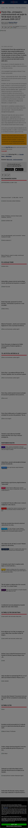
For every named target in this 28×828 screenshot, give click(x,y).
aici (23, 811)
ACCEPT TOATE (14, 824)
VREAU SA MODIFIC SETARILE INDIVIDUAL (14, 826)
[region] (14, 814)
